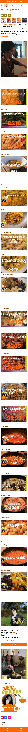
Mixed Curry (4, 254)
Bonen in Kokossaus (6, 87)
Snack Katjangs (4, 381)
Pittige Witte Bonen (6, 353)
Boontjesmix (4, 109)
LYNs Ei (2, 210)
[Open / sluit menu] (26, 5)
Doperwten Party (5, 154)
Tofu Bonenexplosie (5, 517)
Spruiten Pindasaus (5, 449)
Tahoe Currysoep (5, 473)
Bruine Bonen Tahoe (6, 131)
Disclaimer (3, 722)
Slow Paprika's (4, 404)
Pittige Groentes (5, 308)
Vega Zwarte (5, 570)
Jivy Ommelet (4, 187)
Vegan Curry (4, 545)
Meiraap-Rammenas (6, 232)
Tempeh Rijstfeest (5, 495)
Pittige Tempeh (4, 331)
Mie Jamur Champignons (7, 274)
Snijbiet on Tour (4, 426)
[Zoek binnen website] (1, 5)
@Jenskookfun (4, 36)
